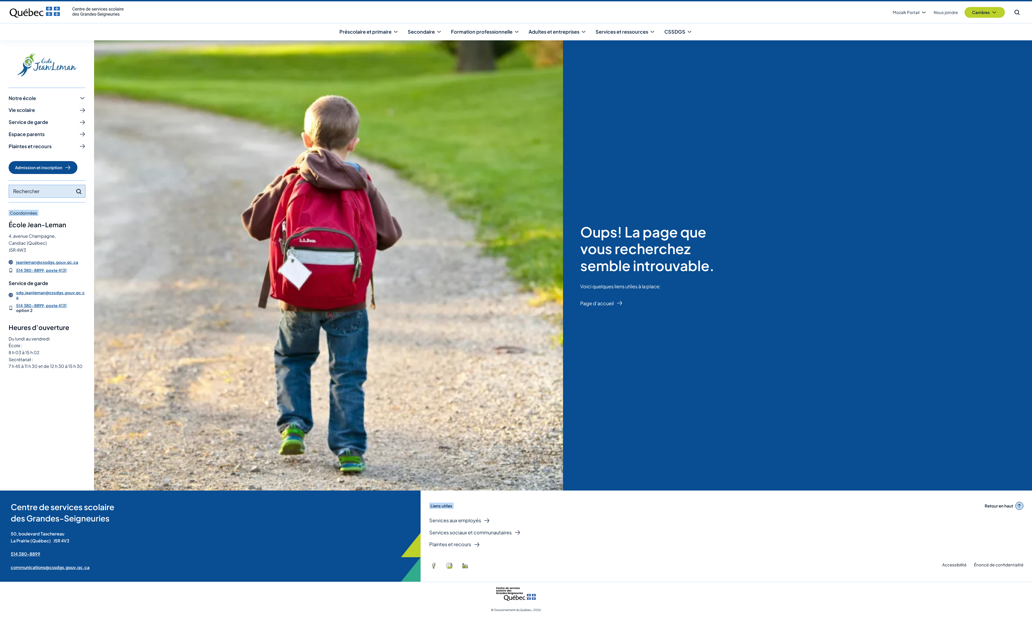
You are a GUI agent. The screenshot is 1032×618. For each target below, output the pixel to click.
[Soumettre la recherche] (78, 191)
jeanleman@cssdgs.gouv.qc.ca (47, 262)
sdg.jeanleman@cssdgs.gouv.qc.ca (50, 295)
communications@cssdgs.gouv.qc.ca (50, 567)
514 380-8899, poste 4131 (41, 270)
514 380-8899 (25, 554)
